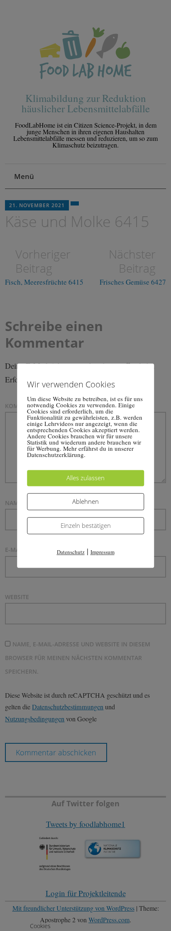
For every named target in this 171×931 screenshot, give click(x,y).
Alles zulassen (85, 478)
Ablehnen (85, 501)
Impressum (102, 552)
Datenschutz (71, 552)
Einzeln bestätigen (86, 525)
